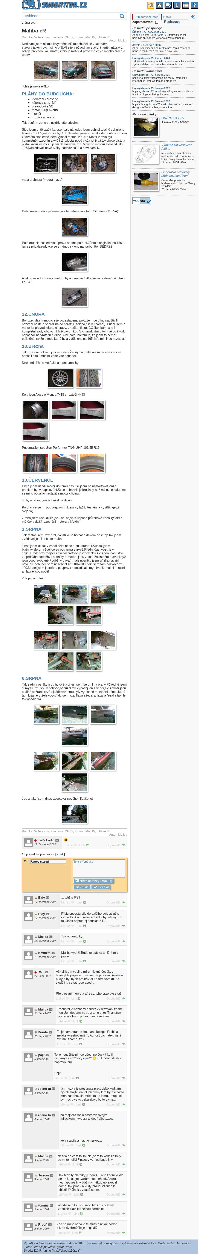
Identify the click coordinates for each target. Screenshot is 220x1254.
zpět (60, 854)
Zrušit (83, 887)
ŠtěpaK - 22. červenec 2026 (149, 32)
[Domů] (159, 5)
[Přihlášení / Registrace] (150, 5)
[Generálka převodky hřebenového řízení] (146, 182)
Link (82, 845)
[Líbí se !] (108, 37)
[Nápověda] (194, 5)
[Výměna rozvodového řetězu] (146, 155)
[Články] (185, 5)
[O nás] (176, 5)
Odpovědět (114, 845)
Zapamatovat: (143, 22)
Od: (27, 861)
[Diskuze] (168, 5)
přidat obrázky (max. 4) (95, 881)
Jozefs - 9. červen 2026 (146, 45)
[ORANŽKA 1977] (146, 128)
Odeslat (103, 887)
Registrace (172, 21)
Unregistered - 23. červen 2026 (151, 75)
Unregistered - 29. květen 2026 (151, 58)
